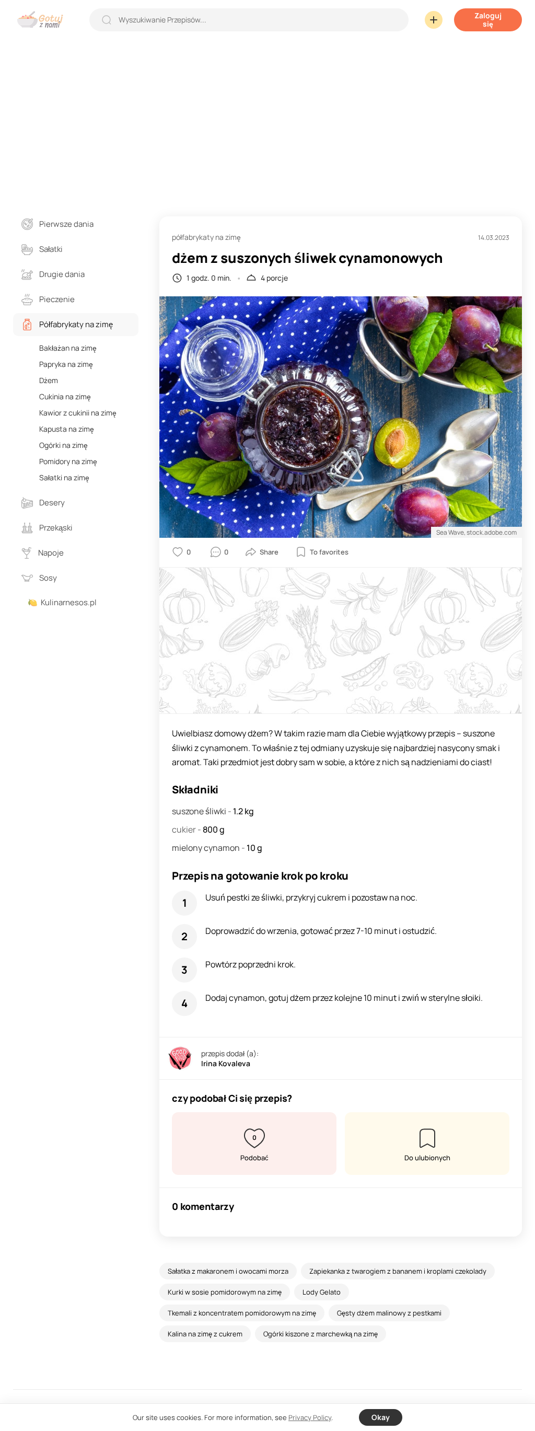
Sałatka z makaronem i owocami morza (228, 1271)
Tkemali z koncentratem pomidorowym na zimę (242, 1313)
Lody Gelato (322, 1292)
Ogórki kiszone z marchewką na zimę (320, 1333)
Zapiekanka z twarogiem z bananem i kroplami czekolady (397, 1271)
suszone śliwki (200, 811)
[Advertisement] (267, 117)
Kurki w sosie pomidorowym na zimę (225, 1292)
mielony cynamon (206, 847)
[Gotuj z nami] (42, 19)
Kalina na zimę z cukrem (205, 1333)
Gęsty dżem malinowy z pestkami (389, 1313)
